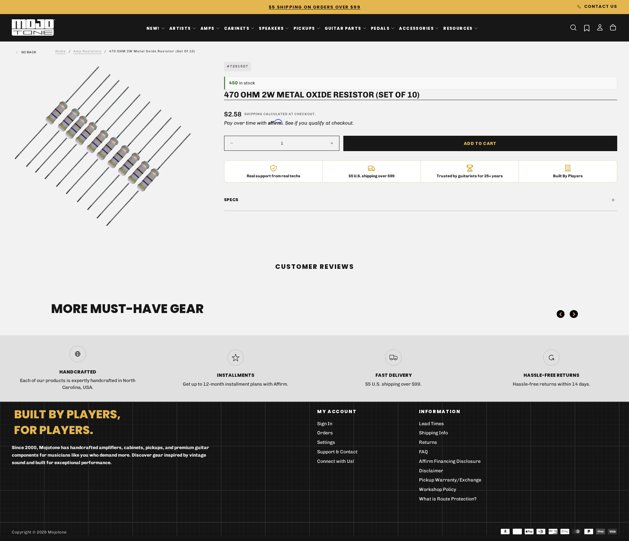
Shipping (253, 114)
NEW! (153, 28)
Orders (325, 433)
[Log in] (600, 28)
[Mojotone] (67, 421)
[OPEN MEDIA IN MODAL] (182, 232)
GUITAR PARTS (343, 28)
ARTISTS (180, 28)
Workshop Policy (437, 489)
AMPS (207, 28)
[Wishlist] (587, 28)
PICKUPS (304, 28)
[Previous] (560, 314)
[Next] (574, 314)
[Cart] (613, 28)
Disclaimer (431, 471)
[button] (573, 27)
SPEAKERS (271, 28)
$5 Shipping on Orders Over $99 (314, 7)
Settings (326, 442)
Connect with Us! (335, 461)
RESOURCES (458, 28)
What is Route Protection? (448, 499)
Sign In (324, 424)
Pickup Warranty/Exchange (450, 480)
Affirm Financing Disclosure (450, 461)
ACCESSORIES (416, 28)
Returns (428, 442)
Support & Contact (337, 452)
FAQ (423, 452)
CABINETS (236, 28)
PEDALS (380, 28)
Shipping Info (433, 433)
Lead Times (431, 424)
